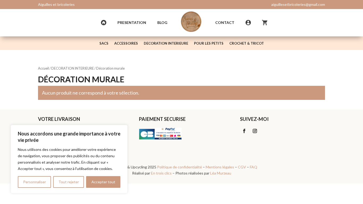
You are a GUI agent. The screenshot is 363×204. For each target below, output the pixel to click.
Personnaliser (34, 182)
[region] (69, 159)
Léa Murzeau (220, 173)
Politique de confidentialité (179, 167)
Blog (162, 22)
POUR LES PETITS (208, 43)
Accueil (43, 68)
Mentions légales (220, 167)
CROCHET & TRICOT (246, 43)
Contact (224, 22)
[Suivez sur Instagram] (255, 131)
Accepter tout (103, 182)
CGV (242, 167)
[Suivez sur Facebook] (244, 131)
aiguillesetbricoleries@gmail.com (298, 4)
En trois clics (161, 173)
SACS (103, 43)
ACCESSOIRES (126, 43)
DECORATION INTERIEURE (166, 43)
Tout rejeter (68, 182)
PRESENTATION (131, 22)
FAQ (253, 167)
